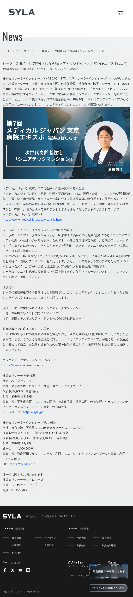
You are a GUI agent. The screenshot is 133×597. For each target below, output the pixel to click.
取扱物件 (81, 545)
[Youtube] (20, 570)
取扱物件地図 (109, 545)
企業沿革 (49, 545)
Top (9, 51)
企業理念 (16, 545)
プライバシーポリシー (78, 575)
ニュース (21, 51)
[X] (13, 570)
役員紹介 (16, 552)
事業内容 (81, 537)
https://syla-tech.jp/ (23, 464)
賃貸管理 (106, 537)
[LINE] (28, 570)
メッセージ (50, 537)
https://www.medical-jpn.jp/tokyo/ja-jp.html (32, 219)
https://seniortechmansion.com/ (25, 365)
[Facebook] (5, 570)
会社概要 (16, 537)
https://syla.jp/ (33, 412)
